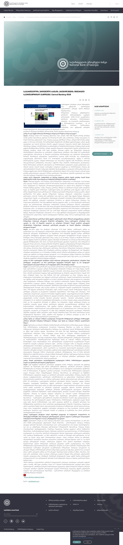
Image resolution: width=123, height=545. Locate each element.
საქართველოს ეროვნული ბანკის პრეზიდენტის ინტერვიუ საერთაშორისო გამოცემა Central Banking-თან (53, 17)
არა (88, 542)
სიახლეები (21, 17)
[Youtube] (23, 521)
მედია (14, 17)
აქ (78, 131)
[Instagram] (17, 521)
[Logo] (16, 3)
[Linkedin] (111, 17)
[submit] (110, 3)
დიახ (76, 542)
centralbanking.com (33, 481)
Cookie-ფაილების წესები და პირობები (83, 538)
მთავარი (8, 17)
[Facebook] (108, 17)
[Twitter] (114, 17)
